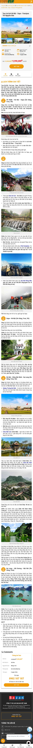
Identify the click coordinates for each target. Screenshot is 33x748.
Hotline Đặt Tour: (17, 714)
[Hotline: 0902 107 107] (3, 741)
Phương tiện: (8, 53)
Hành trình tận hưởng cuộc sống (7, 2)
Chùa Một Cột (7, 432)
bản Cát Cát (12, 196)
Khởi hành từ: (8, 49)
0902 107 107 (7, 730)
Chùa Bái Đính (27, 462)
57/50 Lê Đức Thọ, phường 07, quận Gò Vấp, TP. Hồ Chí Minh (18, 726)
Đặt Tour (16, 66)
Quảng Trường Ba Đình (9, 388)
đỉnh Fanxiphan (25, 246)
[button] (30, 19)
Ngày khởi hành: (23, 49)
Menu (31, 2)
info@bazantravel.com (9, 733)
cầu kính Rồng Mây (26, 281)
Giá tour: (4, 658)
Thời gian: (22, 53)
